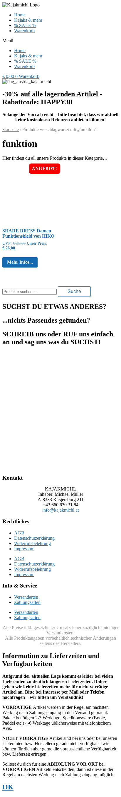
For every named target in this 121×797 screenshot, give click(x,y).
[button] (60, 40)
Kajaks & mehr (28, 20)
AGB (19, 532)
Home (20, 14)
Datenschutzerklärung (34, 538)
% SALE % (25, 25)
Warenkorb (24, 30)
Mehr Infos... (20, 262)
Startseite (10, 129)
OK (8, 787)
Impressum (24, 548)
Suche (74, 291)
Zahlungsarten (27, 602)
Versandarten (26, 597)
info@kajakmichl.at (60, 510)
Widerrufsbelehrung (32, 543)
